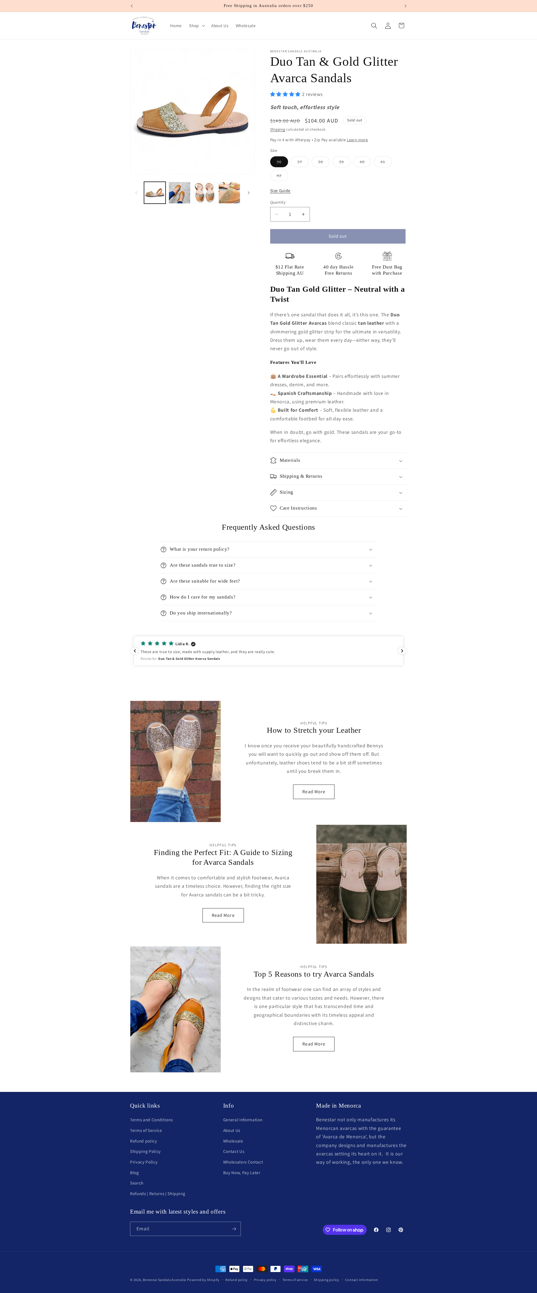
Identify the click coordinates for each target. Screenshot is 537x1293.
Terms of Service (146, 1130)
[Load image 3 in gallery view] (204, 193)
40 (365, 163)
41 (386, 163)
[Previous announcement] (132, 6)
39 (344, 163)
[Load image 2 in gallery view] (179, 193)
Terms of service (295, 1280)
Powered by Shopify (203, 1280)
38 (323, 163)
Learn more (357, 139)
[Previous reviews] (134, 650)
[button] (196, 25)
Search (136, 1183)
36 (282, 163)
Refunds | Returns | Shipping (157, 1193)
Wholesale (233, 1141)
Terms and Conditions (151, 1120)
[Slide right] (248, 193)
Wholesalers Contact (243, 1162)
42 (282, 176)
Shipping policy (326, 1280)
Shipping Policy (145, 1151)
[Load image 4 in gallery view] (229, 193)
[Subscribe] (234, 1229)
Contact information (361, 1280)
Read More (313, 791)
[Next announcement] (405, 6)
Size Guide (280, 190)
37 (303, 163)
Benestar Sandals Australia (164, 1280)
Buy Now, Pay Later (241, 1172)
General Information (243, 1120)
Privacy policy (265, 1280)
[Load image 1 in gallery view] (155, 193)
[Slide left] (136, 193)
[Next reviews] (402, 650)
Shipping (277, 129)
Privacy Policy (143, 1162)
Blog (134, 1172)
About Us (231, 1130)
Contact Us (233, 1151)
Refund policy (143, 1141)
